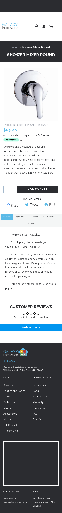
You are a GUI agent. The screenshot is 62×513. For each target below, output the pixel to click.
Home (15, 47)
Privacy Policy (41, 408)
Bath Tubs (9, 402)
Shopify (40, 370)
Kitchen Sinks (10, 430)
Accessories (10, 413)
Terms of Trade (41, 396)
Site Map (38, 419)
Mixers (7, 408)
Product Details (31, 199)
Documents (39, 385)
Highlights (20, 217)
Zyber (22, 370)
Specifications (48, 217)
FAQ (35, 413)
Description (33, 217)
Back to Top (9, 361)
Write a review (31, 327)
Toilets (7, 396)
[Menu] (58, 26)
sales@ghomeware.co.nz (15, 502)
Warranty (31, 223)
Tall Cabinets (10, 425)
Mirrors (7, 419)
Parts (36, 391)
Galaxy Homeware (28, 367)
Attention (7, 217)
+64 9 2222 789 (10, 498)
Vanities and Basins (14, 391)
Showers (8, 385)
